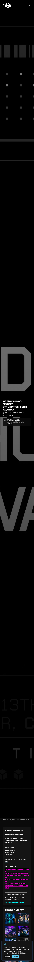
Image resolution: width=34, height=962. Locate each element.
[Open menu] (29, 5)
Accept (15, 957)
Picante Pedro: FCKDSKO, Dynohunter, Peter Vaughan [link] (24, 820)
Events (12, 820)
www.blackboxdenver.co (14, 902)
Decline (7, 957)
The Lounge (9, 415)
